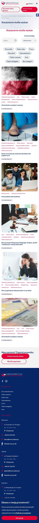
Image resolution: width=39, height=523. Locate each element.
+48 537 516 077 (9, 466)
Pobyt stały (21, 49)
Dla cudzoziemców (7, 391)
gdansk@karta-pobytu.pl (12, 471)
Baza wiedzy (13, 16)
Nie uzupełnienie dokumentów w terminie (16, 290)
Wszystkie (8, 49)
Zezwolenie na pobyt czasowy (12, 105)
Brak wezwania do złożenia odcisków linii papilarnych (16, 154)
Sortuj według (29, 36)
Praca (31, 49)
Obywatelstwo (25, 53)
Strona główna (5, 16)
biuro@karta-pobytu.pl (11, 439)
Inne (26, 57)
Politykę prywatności (23, 513)
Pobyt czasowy (21, 16)
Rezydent (11, 53)
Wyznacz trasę (10, 430)
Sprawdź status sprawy (8, 9)
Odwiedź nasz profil (10, 444)
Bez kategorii (27, 61)
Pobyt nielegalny (13, 61)
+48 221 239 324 (9, 435)
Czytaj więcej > (7, 108)
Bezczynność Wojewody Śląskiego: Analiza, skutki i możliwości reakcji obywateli (19, 243)
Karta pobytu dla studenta (11, 196)
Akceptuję (19, 518)
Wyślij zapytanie (14, 361)
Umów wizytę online (15, 356)
